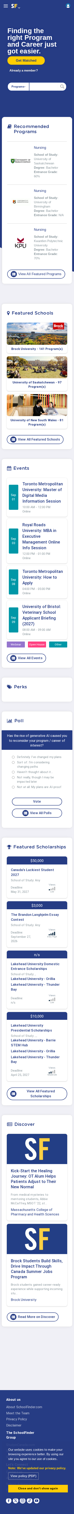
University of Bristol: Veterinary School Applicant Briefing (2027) (41, 615)
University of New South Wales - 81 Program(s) (36, 422)
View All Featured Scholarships (33, 1093)
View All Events (27, 658)
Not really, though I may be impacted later (35, 779)
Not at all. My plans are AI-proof (39, 787)
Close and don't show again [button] (38, 1488)
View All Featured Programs (37, 274)
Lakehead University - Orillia (33, 979)
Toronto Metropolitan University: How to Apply (42, 577)
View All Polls (37, 813)
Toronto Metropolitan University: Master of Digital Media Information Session (42, 492)
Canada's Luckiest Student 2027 (32, 872)
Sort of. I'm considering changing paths (33, 764)
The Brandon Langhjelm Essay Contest (35, 917)
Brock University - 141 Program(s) (37, 349)
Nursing (40, 147)
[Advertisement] (37, 1361)
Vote (37, 801)
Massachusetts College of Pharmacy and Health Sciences (35, 1212)
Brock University (23, 1300)
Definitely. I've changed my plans (39, 757)
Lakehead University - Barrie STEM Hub (33, 1042)
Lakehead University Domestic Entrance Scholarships (35, 966)
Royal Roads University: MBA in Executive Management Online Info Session (41, 536)
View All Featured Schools (35, 439)
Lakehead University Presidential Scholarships (31, 1027)
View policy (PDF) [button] (23, 1476)
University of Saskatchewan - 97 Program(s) (37, 385)
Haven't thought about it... (35, 772)
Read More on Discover (33, 1317)
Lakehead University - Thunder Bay (35, 986)
